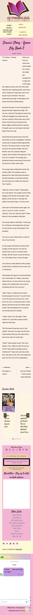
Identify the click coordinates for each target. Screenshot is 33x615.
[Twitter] (7, 543)
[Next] (27, 415)
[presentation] (8, 402)
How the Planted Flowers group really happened (25, 372)
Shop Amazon (22, 26)
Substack (19, 549)
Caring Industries (16, 525)
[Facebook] (3, 543)
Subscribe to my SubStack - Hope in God (16, 462)
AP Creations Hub (17, 520)
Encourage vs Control (6, 371)
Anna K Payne (16, 515)
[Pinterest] (13, 543)
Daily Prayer (17, 528)
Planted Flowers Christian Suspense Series (7, 421)
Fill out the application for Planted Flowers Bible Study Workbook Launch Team (24, 424)
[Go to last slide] (5, 415)
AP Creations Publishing (17, 523)
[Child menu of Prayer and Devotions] (9, 31)
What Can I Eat (16, 536)
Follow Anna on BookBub (16, 456)
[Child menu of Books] (10, 28)
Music (17, 531)
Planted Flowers (18, 38)
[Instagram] (10, 543)
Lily (11, 38)
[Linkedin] (17, 543)
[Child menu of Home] (9, 25)
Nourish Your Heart (17, 533)
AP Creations (17, 517)
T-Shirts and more (23, 33)
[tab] (12, 438)
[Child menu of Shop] (9, 34)
